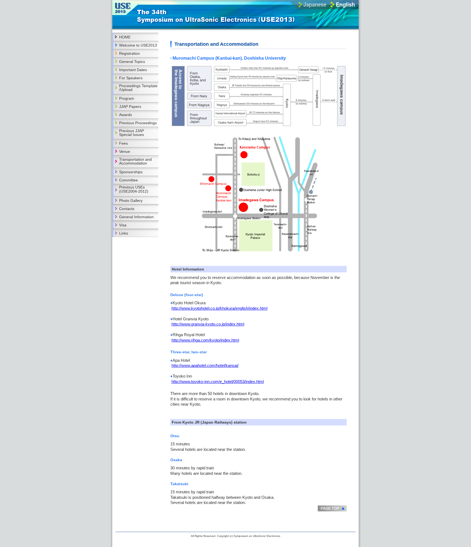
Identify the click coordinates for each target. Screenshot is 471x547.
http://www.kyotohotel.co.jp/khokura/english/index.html (219, 308)
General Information (136, 217)
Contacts (126, 208)
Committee (128, 180)
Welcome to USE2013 (138, 45)
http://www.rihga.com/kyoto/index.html (205, 340)
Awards (125, 115)
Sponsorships (131, 172)
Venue (124, 151)
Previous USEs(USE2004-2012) (133, 189)
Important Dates (133, 70)
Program (126, 98)
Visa (122, 225)
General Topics (132, 61)
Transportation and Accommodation (135, 161)
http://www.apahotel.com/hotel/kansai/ (204, 365)
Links (123, 233)
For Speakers (131, 78)
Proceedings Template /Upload (138, 88)
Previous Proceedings (138, 123)
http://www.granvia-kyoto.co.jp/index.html (207, 324)
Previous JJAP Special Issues (131, 133)
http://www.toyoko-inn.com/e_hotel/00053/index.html (217, 381)
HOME (125, 37)
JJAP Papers (130, 106)
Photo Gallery (131, 200)
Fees (123, 143)
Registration (129, 53)
